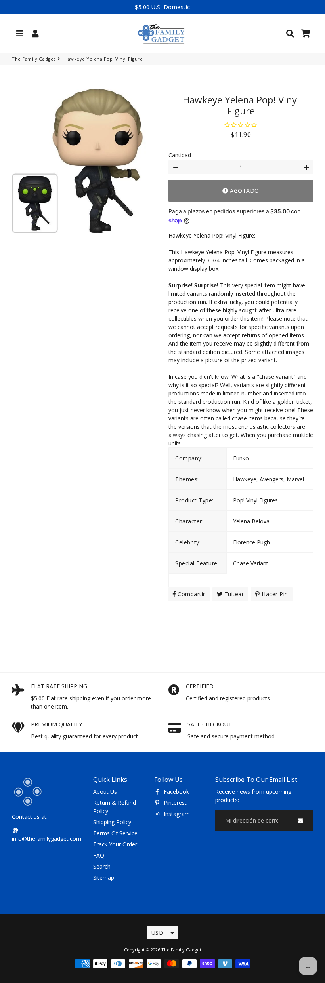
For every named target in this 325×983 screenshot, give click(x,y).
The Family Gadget (33, 59)
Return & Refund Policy (114, 807)
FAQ (98, 855)
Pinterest (174, 802)
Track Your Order (115, 844)
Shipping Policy (112, 822)
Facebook (175, 791)
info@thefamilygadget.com (46, 838)
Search (102, 866)
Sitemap (103, 877)
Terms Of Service (115, 833)
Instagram (176, 814)
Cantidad (179, 155)
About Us (105, 791)
